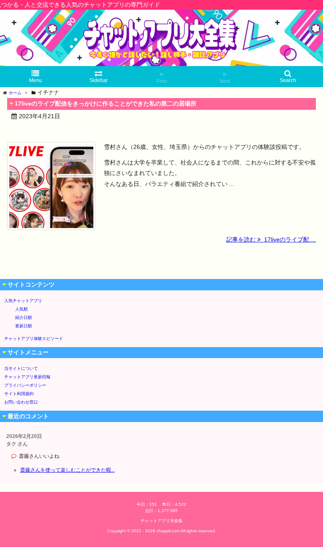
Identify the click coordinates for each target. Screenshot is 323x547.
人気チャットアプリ (23, 300)
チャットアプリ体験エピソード (33, 338)
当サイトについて (21, 368)
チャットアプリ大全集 (161, 520)
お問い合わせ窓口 (21, 402)
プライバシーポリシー (25, 385)
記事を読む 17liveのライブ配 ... (271, 239)
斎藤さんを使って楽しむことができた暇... (67, 470)
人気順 (21, 309)
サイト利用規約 (19, 393)
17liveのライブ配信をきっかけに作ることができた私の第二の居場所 (105, 103)
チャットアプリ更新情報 (27, 376)
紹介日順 (23, 317)
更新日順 (23, 326)
